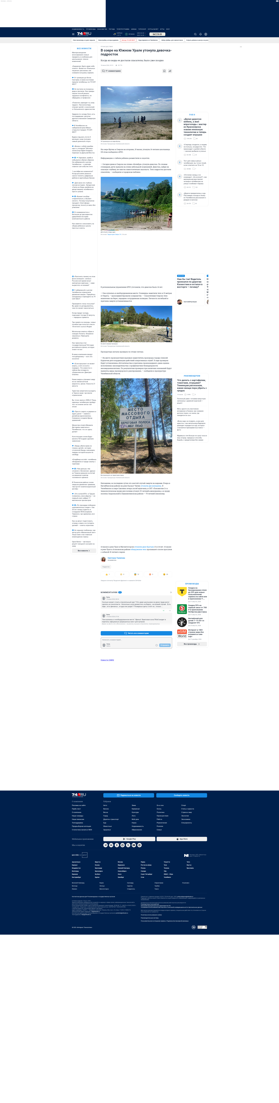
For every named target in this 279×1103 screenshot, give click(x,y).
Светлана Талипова (116, 558)
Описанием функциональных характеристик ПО (156, 906)
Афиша (134, 29)
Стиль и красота (187, 809)
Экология (185, 816)
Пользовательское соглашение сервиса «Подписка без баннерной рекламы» (165, 921)
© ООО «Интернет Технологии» (82, 927)
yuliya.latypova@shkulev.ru (185, 896)
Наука (134, 823)
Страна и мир (186, 812)
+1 (163, 628)
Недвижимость (78, 29)
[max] (122, 845)
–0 (169, 610)
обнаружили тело (138, 549)
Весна (105, 812)
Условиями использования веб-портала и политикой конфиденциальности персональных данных (171, 907)
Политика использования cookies (151, 915)
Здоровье (107, 830)
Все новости (84, 48)
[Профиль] (205, 34)
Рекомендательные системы (150, 918)
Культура (135, 812)
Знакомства (102, 29)
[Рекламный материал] (157, 34)
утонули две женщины (151, 486)
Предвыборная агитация (81, 826)
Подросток (106, 567)
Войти (108, 646)
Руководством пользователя (150, 904)
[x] (128, 845)
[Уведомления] (200, 34)
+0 (163, 610)
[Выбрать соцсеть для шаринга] (170, 71)
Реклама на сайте (79, 805)
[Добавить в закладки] (164, 71)
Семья (159, 830)
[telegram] (105, 845)
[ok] (117, 845)
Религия (160, 826)
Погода (112, 29)
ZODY (168, 29)
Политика (160, 812)
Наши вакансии (78, 819)
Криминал (136, 809)
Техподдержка (77, 823)
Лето (134, 816)
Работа (159, 819)
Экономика (185, 819)
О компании (76, 812)
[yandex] (139, 845)
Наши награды (77, 816)
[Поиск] (195, 34)
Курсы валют (153, 29)
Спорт (183, 805)
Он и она (160, 805)
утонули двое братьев (144, 547)
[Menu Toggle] (73, 34)
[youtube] (134, 845)
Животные (107, 826)
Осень (159, 809)
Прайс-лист (76, 809)
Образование (137, 830)
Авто (105, 805)
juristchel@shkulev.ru (122, 913)
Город (105, 816)
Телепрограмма (123, 29)
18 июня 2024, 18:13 (107, 65)
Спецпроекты (186, 823)
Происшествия (162, 816)
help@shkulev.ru (86, 914)
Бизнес (106, 809)
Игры (162, 29)
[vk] (111, 845)
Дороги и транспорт (111, 819)
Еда (104, 823)
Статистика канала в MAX (82, 830)
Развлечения (162, 823)
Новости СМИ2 (107, 660)
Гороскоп (142, 29)
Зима (134, 805)
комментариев (113, 71)
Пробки (130, 34)
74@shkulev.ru (95, 911)
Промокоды (91, 29)
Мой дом (135, 819)
